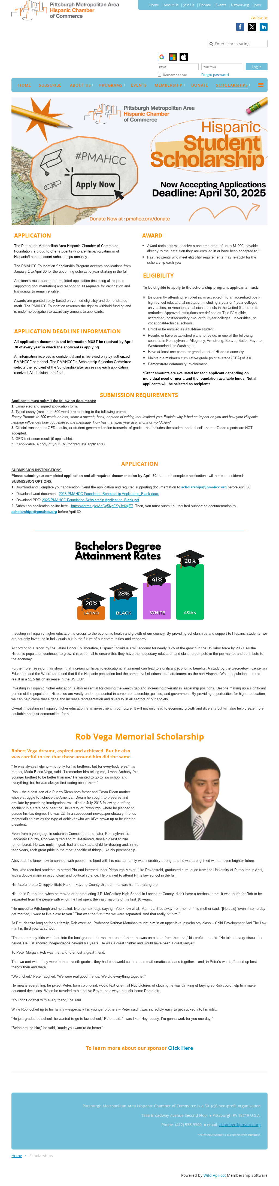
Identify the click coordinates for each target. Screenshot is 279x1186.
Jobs (257, 4)
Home (154, 4)
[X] (252, 27)
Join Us (188, 4)
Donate (205, 4)
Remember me (175, 74)
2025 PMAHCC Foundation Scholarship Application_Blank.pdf (90, 500)
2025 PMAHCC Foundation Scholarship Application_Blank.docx (109, 494)
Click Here (180, 1048)
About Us (171, 4)
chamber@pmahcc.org (240, 1124)
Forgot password (215, 74)
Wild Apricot (215, 1175)
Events (221, 4)
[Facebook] (240, 27)
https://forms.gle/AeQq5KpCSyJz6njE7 (102, 506)
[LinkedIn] (264, 27)
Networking (240, 4)
